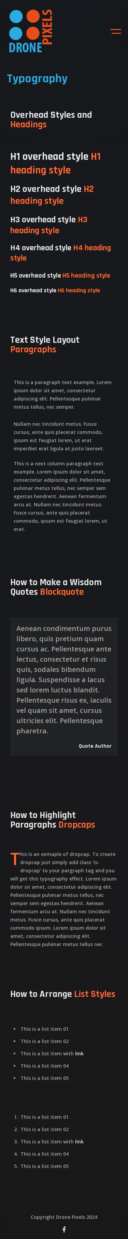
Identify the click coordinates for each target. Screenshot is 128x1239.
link (79, 1053)
